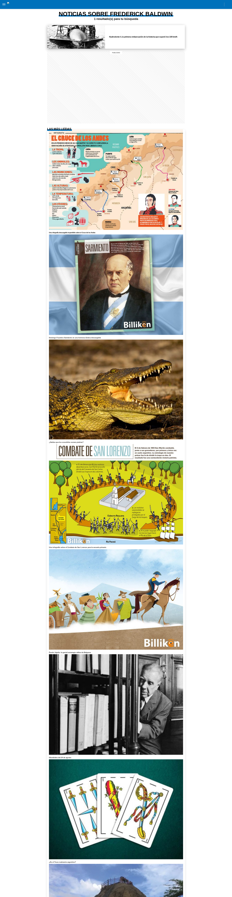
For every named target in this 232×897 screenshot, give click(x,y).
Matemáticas (100, 9)
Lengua (87, 9)
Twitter (215, 4)
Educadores (50, 9)
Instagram (199, 4)
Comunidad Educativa (114, 4)
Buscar (228, 4)
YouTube (221, 4)
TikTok (210, 4)
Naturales (75, 9)
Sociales (63, 9)
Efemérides (114, 9)
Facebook (204, 4)
